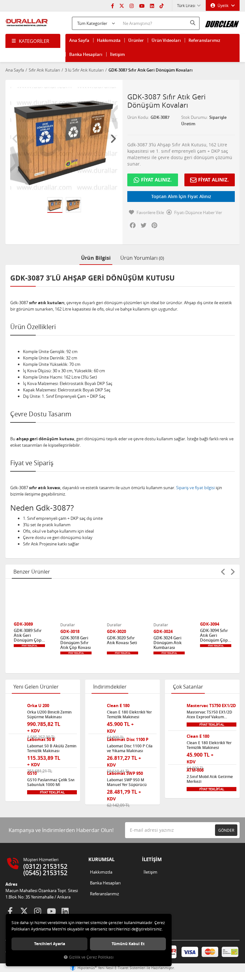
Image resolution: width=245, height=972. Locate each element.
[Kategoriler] (32, 41)
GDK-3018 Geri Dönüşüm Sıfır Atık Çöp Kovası (75, 643)
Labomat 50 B (41, 739)
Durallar (67, 624)
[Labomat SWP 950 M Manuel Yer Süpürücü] (95, 778)
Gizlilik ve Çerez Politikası (91, 957)
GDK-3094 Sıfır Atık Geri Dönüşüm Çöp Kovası (214, 635)
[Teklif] (29, 645)
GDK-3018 (69, 631)
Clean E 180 (118, 705)
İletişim (117, 54)
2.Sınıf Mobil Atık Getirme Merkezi (210, 779)
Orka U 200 (38, 705)
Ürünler (136, 40)
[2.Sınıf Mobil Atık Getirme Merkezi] (175, 775)
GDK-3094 (209, 624)
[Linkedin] (152, 5)
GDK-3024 (163, 631)
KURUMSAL (101, 859)
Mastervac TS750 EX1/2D (211, 705)
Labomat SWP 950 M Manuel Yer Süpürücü (127, 782)
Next (113, 138)
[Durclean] (222, 22)
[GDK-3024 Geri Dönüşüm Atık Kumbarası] (169, 603)
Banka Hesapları (85, 54)
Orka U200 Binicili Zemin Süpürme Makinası (49, 714)
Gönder (226, 830)
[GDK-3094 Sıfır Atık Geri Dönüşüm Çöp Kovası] (215, 603)
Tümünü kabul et (128, 943)
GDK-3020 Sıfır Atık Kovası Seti (122, 640)
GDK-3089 (23, 624)
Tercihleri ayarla (49, 943)
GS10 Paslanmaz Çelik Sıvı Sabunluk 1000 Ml (50, 782)
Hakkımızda (109, 40)
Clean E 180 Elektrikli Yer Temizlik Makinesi (129, 714)
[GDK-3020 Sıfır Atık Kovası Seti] (122, 603)
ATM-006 (195, 770)
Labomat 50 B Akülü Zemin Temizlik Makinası (52, 748)
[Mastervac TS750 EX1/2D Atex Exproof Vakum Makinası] (175, 710)
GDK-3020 (116, 631)
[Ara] (193, 23)
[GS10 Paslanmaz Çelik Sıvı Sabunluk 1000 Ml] (15, 778)
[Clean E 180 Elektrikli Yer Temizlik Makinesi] (95, 710)
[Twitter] (121, 5)
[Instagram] (131, 5)
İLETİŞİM (152, 859)
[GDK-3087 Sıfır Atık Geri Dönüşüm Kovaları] (64, 138)
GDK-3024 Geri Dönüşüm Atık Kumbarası (167, 643)
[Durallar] (26, 23)
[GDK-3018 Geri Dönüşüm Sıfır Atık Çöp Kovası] (76, 603)
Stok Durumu (194, 117)
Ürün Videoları (166, 40)
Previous (15, 138)
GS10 (32, 773)
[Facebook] (112, 5)
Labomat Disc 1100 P (127, 739)
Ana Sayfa (79, 40)
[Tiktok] (161, 5)
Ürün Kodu (137, 117)
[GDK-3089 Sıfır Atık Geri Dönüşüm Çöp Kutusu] (29, 603)
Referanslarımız (204, 40)
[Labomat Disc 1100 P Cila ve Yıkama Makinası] (95, 744)
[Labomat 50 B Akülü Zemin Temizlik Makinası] (15, 744)
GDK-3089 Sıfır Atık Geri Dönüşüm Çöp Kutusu (28, 635)
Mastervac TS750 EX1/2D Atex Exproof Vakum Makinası (209, 714)
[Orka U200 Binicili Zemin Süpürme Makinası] (15, 710)
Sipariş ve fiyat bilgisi (195, 487)
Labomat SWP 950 (125, 773)
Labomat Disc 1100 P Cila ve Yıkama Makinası (129, 748)
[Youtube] (142, 5)
